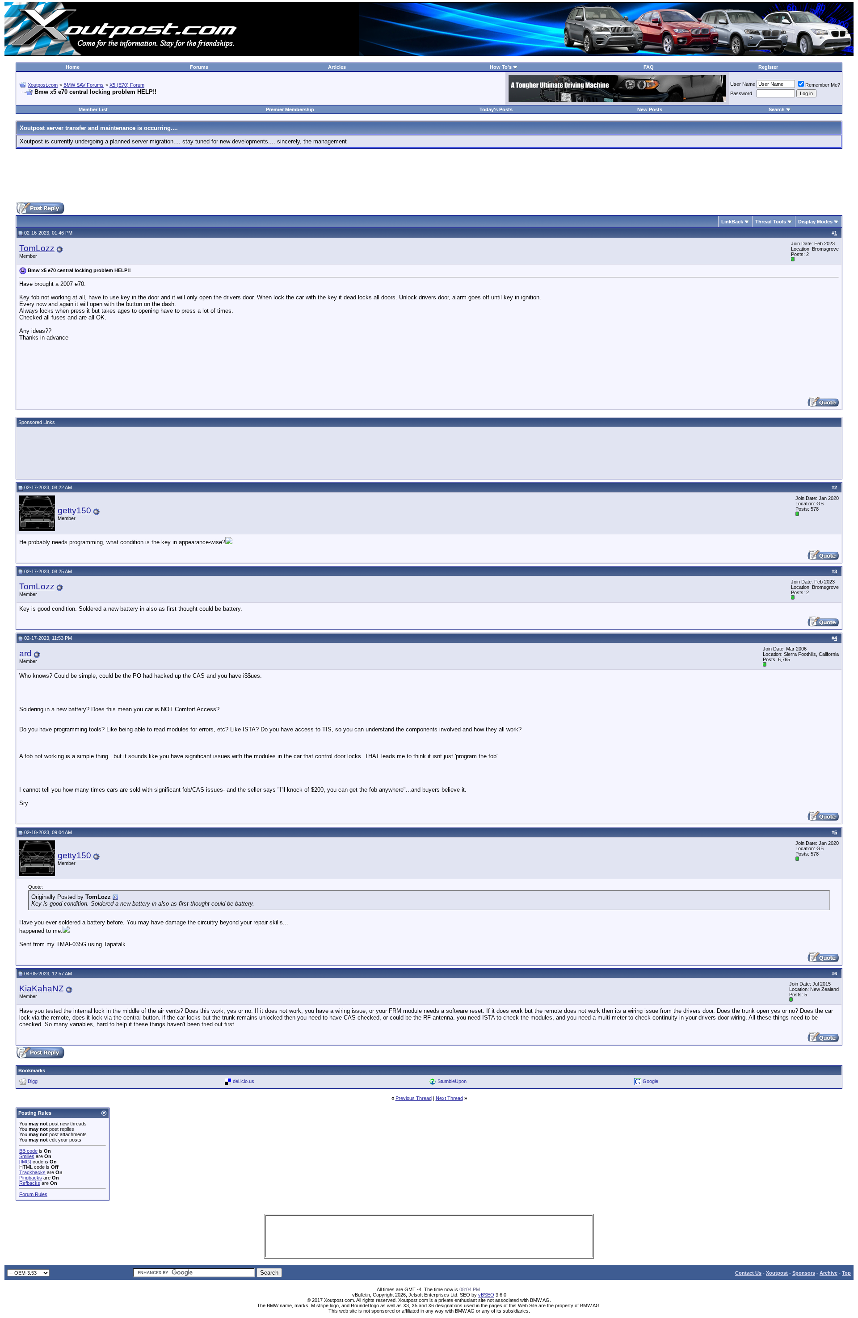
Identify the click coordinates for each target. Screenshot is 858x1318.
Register (768, 67)
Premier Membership (290, 109)
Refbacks (29, 1183)
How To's (501, 67)
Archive (828, 1273)
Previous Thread (413, 1098)
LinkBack (732, 221)
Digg (33, 1081)
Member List (93, 109)
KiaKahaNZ (41, 988)
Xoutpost (777, 1273)
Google (650, 1081)
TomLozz (37, 248)
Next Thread (449, 1098)
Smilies (26, 1156)
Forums (199, 67)
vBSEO (486, 1294)
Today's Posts (496, 109)
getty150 (74, 510)
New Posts (649, 109)
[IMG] (25, 1161)
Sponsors (803, 1273)
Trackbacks (32, 1172)
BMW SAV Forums (83, 85)
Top (846, 1273)
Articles (337, 67)
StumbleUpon (452, 1081)
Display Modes (815, 221)
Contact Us (748, 1273)
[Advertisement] (429, 175)
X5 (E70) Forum (126, 85)
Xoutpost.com (43, 85)
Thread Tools (770, 221)
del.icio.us (243, 1081)
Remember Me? (822, 85)
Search (777, 109)
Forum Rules (33, 1194)
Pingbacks (30, 1177)
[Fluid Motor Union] (617, 100)
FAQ (649, 67)
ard (25, 653)
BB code (28, 1151)
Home (73, 67)
